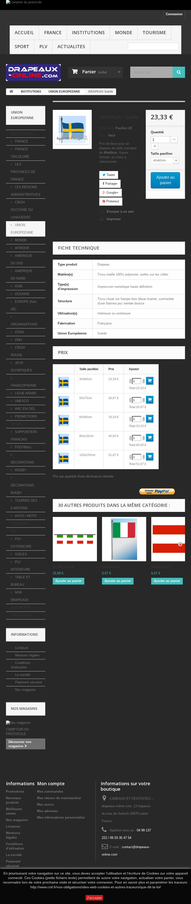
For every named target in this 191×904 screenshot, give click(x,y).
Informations (24, 634)
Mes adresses (47, 811)
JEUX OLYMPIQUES (21, 366)
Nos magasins (25, 690)
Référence (106, 128)
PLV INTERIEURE (20, 565)
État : (103, 135)
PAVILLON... (161, 567)
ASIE (18, 286)
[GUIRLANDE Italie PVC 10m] (75, 539)
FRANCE (53, 32)
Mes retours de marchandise (59, 798)
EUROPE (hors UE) (24, 305)
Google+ (112, 192)
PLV (43, 46)
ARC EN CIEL (24, 409)
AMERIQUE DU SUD (21, 259)
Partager (110, 183)
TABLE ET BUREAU (20, 581)
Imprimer (114, 219)
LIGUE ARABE (25, 393)
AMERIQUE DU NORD (21, 274)
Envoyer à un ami (120, 211)
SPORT (22, 46)
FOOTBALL (23, 447)
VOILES (20, 554)
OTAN (19, 332)
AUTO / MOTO (25, 516)
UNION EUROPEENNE (22, 228)
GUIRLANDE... (65, 567)
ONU (18, 340)
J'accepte (94, 898)
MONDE (123, 32)
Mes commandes (50, 791)
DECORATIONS (22, 462)
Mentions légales (27, 655)
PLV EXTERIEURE (21, 542)
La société (22, 675)
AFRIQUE (21, 248)
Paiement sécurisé (28, 682)
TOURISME (154, 32)
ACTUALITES (71, 46)
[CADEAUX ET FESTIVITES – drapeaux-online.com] (33, 72)
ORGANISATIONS (24, 324)
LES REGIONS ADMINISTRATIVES (25, 190)
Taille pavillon (162, 153)
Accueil (24, 32)
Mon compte (51, 783)
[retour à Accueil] (11, 92)
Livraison (21, 648)
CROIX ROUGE (18, 351)
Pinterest (112, 201)
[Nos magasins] (25, 723)
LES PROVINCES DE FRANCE (23, 171)
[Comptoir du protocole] (95, 5)
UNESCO (21, 401)
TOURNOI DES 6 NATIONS (24, 504)
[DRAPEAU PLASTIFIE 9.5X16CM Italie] (124, 539)
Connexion (174, 14)
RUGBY (20, 470)
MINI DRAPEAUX (20, 596)
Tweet (110, 175)
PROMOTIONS (25, 416)
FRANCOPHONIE (24, 385)
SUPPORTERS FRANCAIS (24, 435)
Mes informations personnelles (61, 817)
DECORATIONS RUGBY (22, 489)
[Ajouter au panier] (149, 381)
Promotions (15, 791)
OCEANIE (22, 294)
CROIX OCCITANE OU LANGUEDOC (22, 209)
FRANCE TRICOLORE (20, 152)
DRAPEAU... (112, 567)
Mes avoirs (45, 804)
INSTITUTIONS (88, 32)
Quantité (157, 132)
